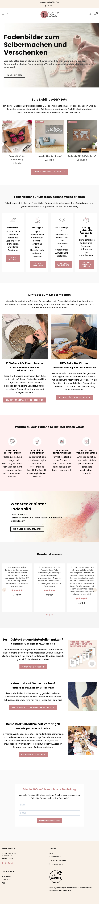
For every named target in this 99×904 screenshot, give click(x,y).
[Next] (97, 144)
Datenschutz (7, 879)
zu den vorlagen (38, 265)
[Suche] (7, 14)
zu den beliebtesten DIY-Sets (49, 171)
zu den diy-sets (13, 258)
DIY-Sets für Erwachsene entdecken (25, 400)
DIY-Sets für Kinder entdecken (74, 397)
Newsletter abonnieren (49, 820)
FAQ (51, 853)
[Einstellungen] (90, 14)
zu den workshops (63, 264)
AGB (3, 883)
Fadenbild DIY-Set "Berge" (49, 156)
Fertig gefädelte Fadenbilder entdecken (33, 707)
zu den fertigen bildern (86, 264)
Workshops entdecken (33, 754)
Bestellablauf (55, 857)
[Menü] (3, 14)
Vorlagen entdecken (33, 667)
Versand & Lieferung (58, 860)
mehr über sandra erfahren (27, 529)
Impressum (6, 876)
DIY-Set (7, 122)
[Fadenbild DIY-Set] (17, 136)
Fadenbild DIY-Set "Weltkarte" (82, 156)
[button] (94, 14)
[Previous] (2, 144)
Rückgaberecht (56, 864)
